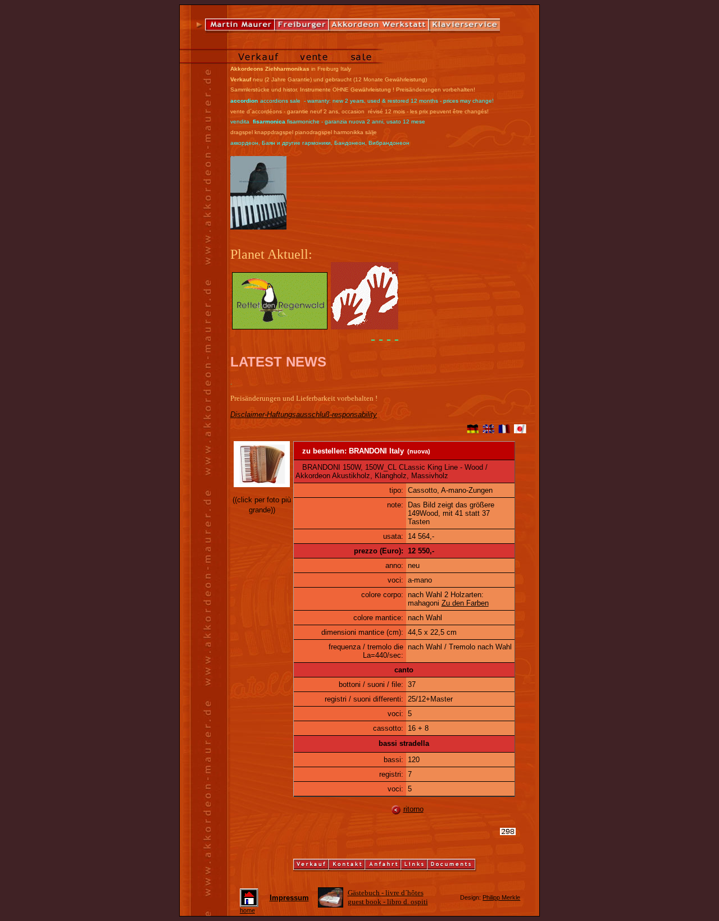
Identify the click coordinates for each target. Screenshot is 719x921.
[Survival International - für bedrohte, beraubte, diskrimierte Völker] (364, 327)
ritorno (413, 809)
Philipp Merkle (501, 897)
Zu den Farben (465, 603)
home (247, 910)
